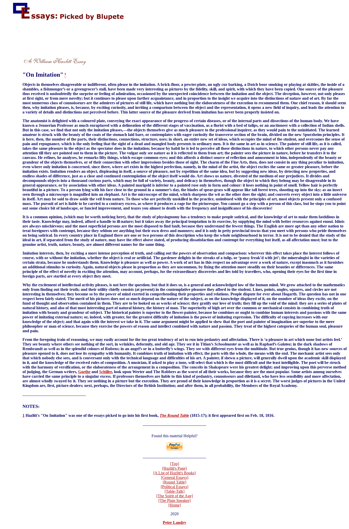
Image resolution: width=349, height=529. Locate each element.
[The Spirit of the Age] (174, 496)
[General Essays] (174, 477)
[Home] (174, 505)
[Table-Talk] (174, 491)
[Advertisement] (106, 37)
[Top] (174, 464)
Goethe (84, 372)
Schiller (105, 372)
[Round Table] (174, 482)
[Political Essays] (174, 487)
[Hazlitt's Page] (174, 468)
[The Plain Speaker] (174, 500)
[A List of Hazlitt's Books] (174, 473)
